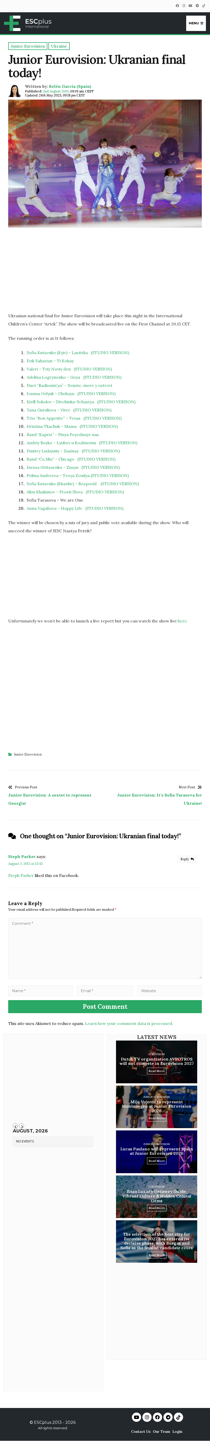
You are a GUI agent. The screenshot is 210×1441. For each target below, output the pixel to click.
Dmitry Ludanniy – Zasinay (53, 450)
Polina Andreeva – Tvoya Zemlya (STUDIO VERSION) (78, 475)
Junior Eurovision (28, 754)
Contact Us (141, 1431)
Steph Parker (22, 856)
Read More (157, 1071)
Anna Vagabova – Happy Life (54, 508)
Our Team (161, 1431)
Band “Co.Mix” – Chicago (50, 459)
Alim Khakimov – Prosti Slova (55, 491)
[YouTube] (190, 6)
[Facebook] (177, 6)
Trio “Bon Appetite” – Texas (53, 418)
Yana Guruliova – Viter (48, 409)
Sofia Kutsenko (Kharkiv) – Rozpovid (62, 483)
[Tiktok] (178, 1417)
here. (183, 620)
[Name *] (40, 990)
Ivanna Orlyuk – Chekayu (50, 393)
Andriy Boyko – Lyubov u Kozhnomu (61, 442)
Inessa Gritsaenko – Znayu (52, 467)
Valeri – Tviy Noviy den (49, 369)
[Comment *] (105, 977)
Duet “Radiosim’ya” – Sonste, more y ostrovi (69, 385)
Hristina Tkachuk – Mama (52, 426)
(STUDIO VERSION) (110, 352)
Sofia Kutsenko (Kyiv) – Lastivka (57, 352)
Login (177, 1431)
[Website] (169, 990)
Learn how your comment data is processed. (129, 1023)
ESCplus (42, 1422)
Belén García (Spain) (70, 86)
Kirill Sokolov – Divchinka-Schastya (60, 401)
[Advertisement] (105, 272)
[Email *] (105, 990)
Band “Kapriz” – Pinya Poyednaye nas (63, 434)
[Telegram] (197, 6)
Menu (194, 23)
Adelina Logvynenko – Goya (53, 377)
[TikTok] (204, 6)
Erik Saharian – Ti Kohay (50, 360)
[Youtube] (136, 1417)
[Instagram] (184, 6)
